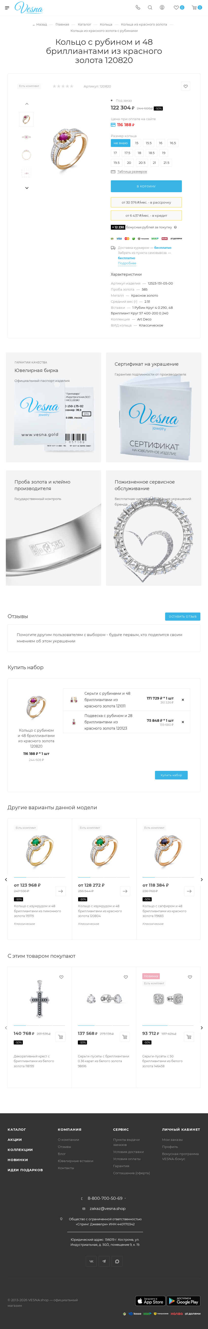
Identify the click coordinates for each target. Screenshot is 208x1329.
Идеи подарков (25, 1170)
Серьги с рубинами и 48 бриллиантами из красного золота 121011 (107, 699)
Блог (62, 1154)
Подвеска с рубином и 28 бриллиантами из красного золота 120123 (108, 722)
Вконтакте (91, 1261)
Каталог (17, 1129)
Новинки (18, 1160)
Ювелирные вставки (75, 1161)
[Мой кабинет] (162, 8)
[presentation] (27, 103)
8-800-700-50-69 (105, 1198)
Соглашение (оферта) (131, 1173)
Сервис (121, 1129)
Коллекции (20, 1150)
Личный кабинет (181, 1129)
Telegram (104, 1261)
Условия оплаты (127, 1159)
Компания (69, 1129)
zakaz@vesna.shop (108, 1208)
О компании (68, 1140)
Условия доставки (128, 1152)
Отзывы (64, 1147)
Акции (15, 1140)
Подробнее (127, 263)
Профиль (170, 1147)
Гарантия (121, 1166)
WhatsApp (117, 1261)
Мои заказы (172, 1140)
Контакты (66, 1168)
